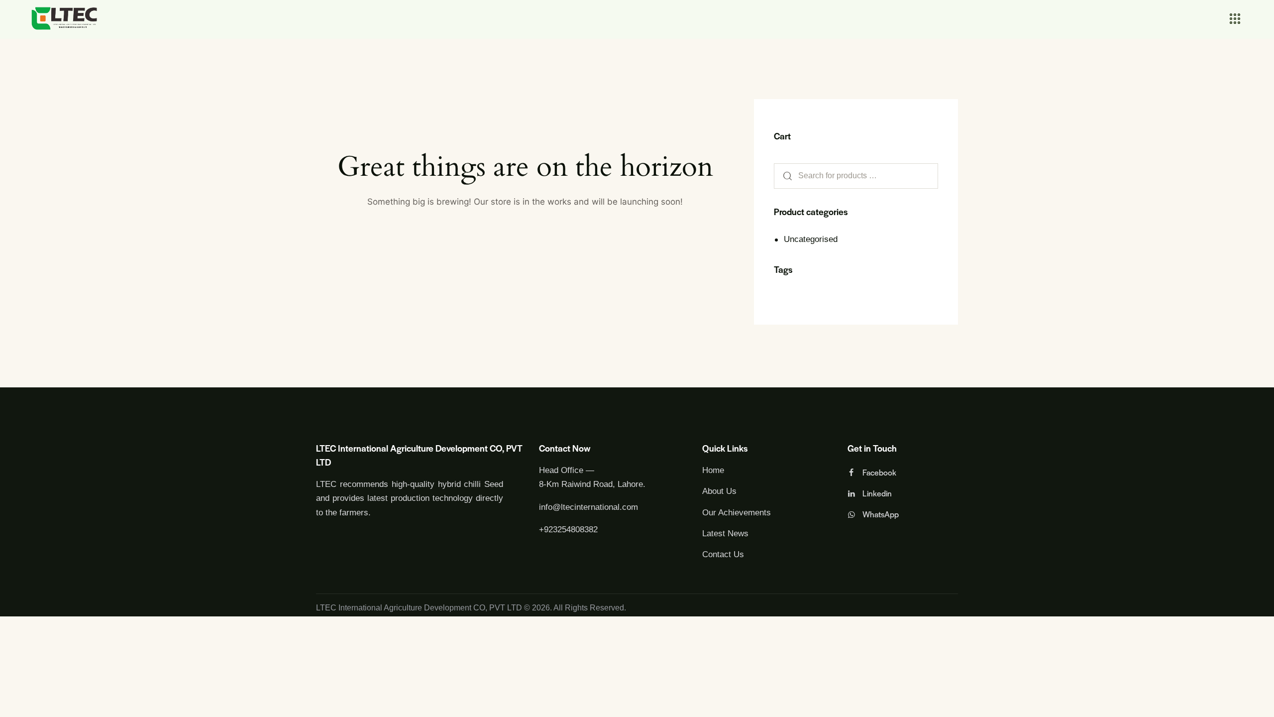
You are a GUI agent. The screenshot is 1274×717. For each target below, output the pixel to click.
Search (784, 176)
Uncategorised (811, 239)
